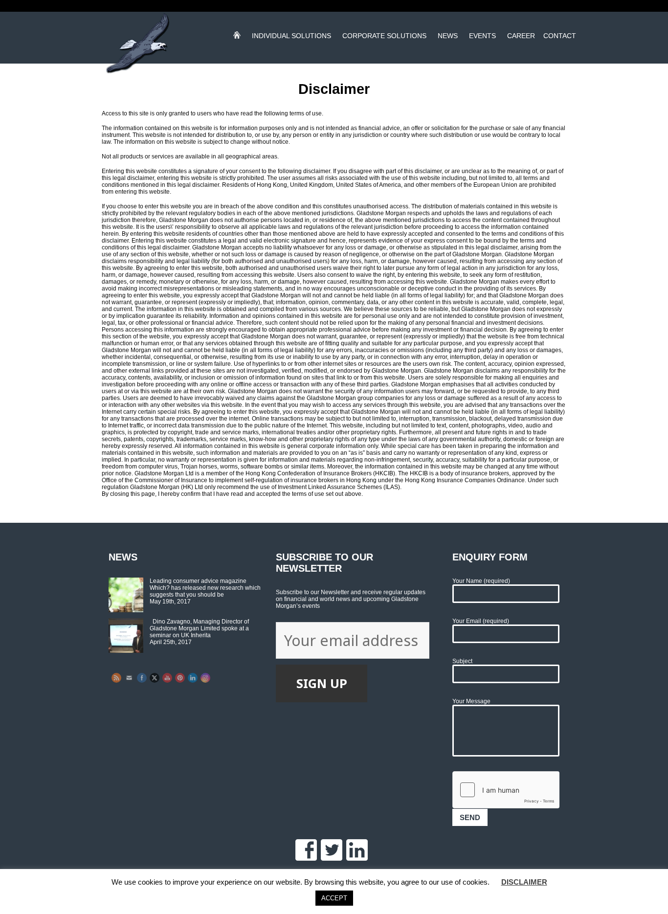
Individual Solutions (291, 38)
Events (482, 38)
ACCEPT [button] (334, 898)
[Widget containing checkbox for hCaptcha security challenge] (505, 789)
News (448, 38)
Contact (559, 38)
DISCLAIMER (524, 882)
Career (521, 38)
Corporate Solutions (384, 38)
